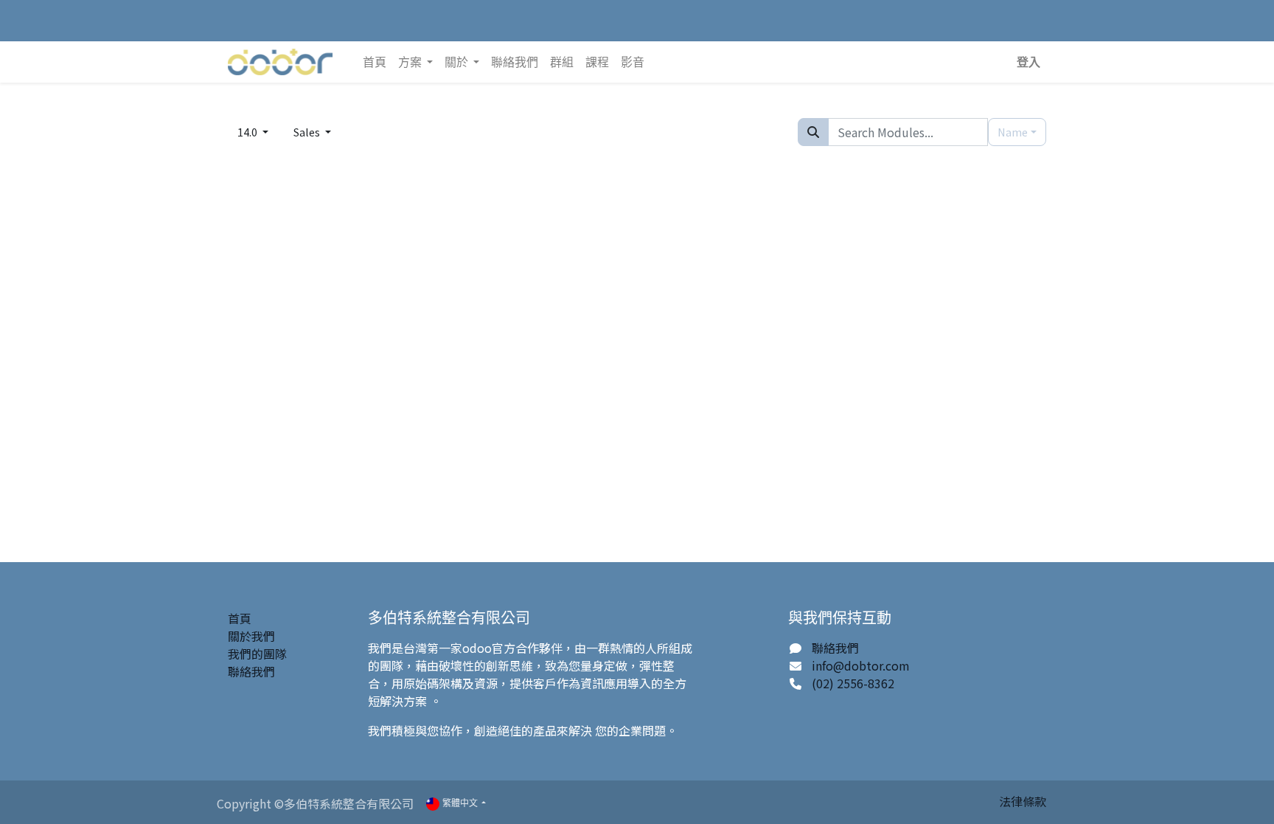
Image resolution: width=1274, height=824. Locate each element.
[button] (1028, 62)
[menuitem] (374, 62)
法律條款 (1022, 801)
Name (1013, 132)
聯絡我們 (251, 671)
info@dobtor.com (861, 665)
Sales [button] (307, 132)
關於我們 (251, 636)
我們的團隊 (257, 653)
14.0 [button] (248, 132)
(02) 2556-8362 (853, 683)
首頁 (239, 618)
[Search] (813, 132)
